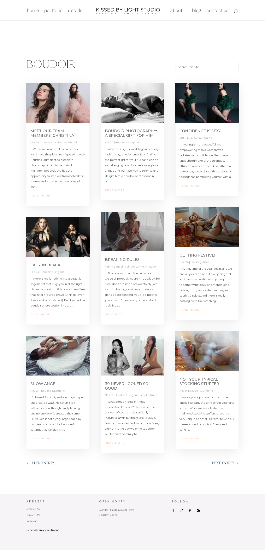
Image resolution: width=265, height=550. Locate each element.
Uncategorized (200, 262)
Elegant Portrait (68, 142)
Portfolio (53, 11)
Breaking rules (122, 259)
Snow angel (44, 384)
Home (33, 11)
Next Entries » (225, 463)
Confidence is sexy (200, 131)
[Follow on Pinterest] (190, 510)
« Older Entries (40, 463)
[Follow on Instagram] (181, 510)
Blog (196, 11)
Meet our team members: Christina (52, 133)
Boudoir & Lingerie (52, 272)
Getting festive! (197, 255)
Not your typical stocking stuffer (199, 381)
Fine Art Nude (147, 266)
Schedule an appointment (42, 530)
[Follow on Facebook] (173, 510)
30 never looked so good (126, 386)
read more (40, 195)
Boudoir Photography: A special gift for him (131, 133)
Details (75, 11)
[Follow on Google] (198, 510)
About (176, 11)
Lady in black (45, 265)
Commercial (49, 142)
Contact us (218, 11)
